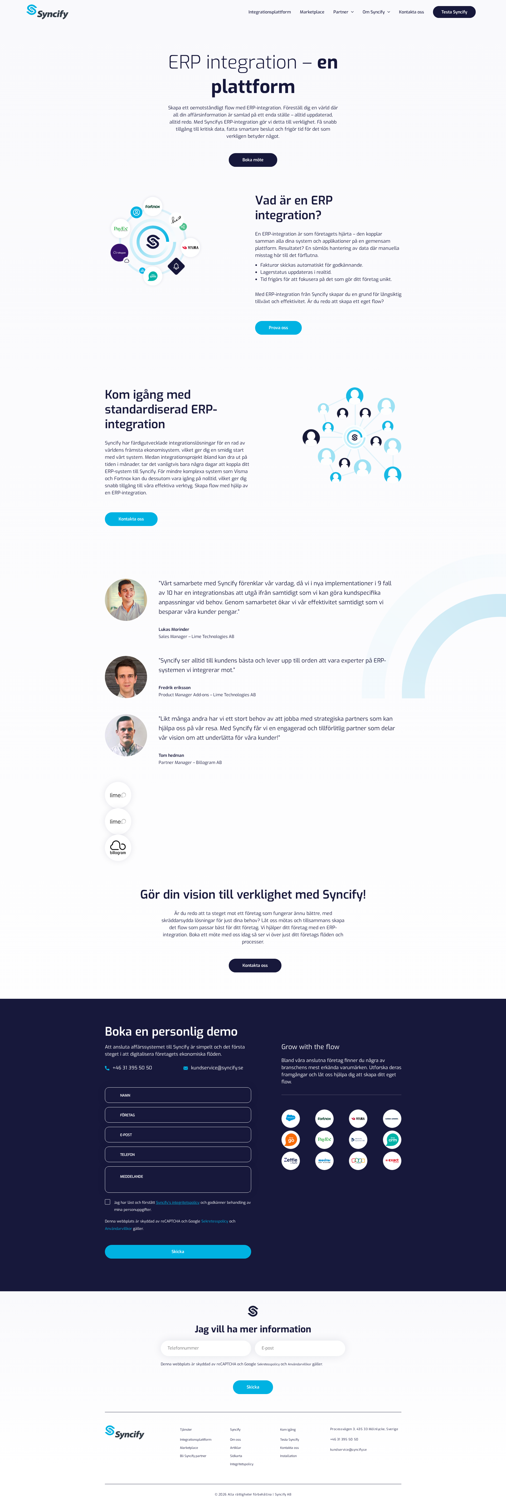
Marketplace (312, 12)
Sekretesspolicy (214, 1221)
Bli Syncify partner (193, 1456)
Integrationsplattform (270, 12)
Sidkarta (236, 1456)
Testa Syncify (454, 12)
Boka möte (253, 160)
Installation (288, 1456)
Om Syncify (374, 12)
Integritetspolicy (241, 1464)
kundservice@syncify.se (217, 1068)
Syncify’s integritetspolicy (178, 1202)
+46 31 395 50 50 (132, 1068)
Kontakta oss (411, 12)
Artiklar (235, 1448)
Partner (340, 12)
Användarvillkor (118, 1228)
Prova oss (278, 327)
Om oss (235, 1440)
